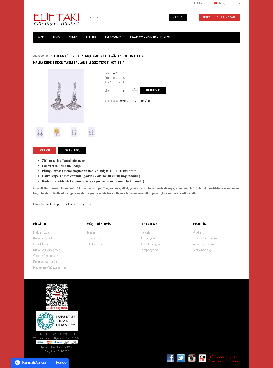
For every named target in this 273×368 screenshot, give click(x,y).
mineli (66, 204)
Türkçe (222, 3)
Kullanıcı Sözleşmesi (47, 250)
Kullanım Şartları (44, 238)
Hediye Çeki (147, 238)
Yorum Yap (142, 100)
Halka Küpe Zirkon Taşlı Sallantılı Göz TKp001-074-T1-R (98, 56)
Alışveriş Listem (203, 244)
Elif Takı (118, 73)
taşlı (89, 204)
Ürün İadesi (94, 238)
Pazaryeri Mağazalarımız (49, 267)
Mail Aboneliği (202, 250)
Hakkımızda (41, 232)
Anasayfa (40, 56)
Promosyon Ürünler (46, 261)
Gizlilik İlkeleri (41, 244)
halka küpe (53, 204)
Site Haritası (95, 244)
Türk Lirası (199, 3)
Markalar (146, 232)
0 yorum (125, 100)
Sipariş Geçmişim (205, 238)
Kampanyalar (149, 250)
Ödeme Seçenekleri (46, 255)
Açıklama (44, 150)
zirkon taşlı (78, 204)
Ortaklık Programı (151, 244)
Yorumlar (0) (72, 150)
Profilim (198, 232)
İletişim (91, 232)
